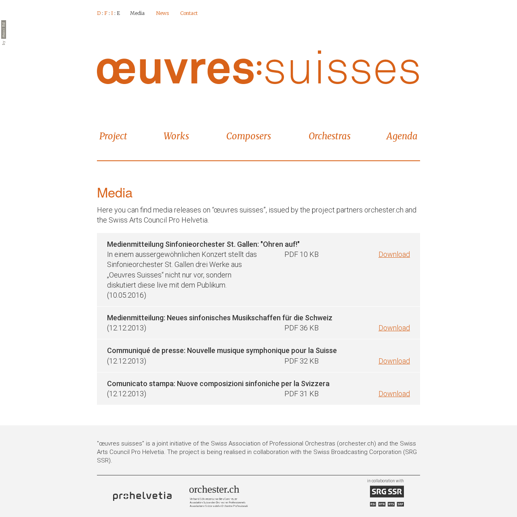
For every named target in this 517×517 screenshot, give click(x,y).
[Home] (258, 66)
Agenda (402, 136)
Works (176, 136)
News (162, 13)
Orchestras (330, 136)
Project (113, 136)
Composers (248, 136)
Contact (189, 13)
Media (137, 13)
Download (394, 254)
